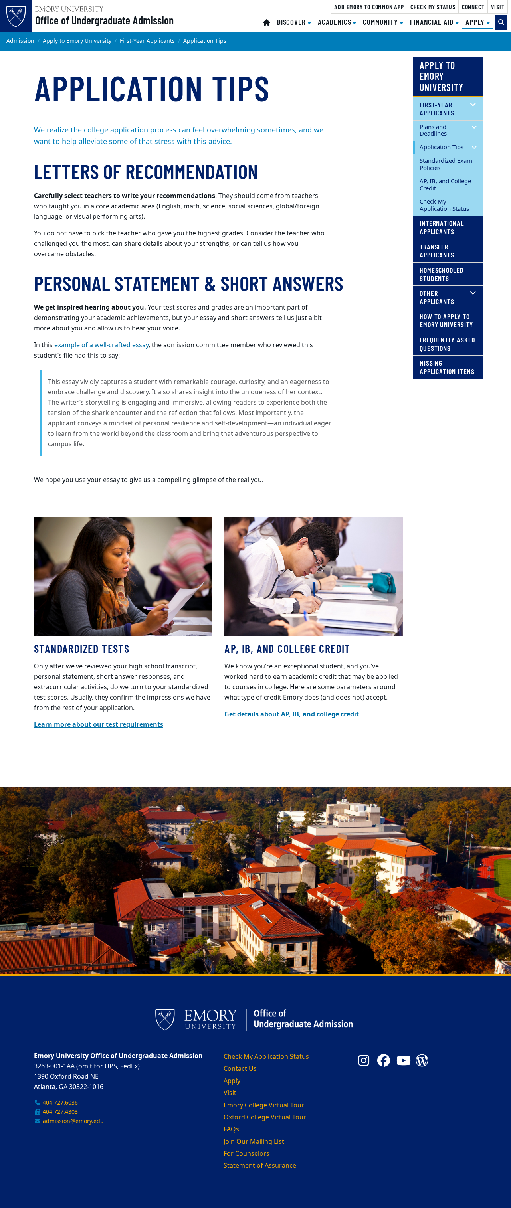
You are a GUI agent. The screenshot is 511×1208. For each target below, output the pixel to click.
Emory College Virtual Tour (264, 1105)
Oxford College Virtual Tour (265, 1117)
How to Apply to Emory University (446, 320)
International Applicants (442, 227)
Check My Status (433, 6)
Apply (232, 1081)
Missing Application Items (447, 367)
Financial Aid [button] (433, 21)
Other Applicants (437, 297)
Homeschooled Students (442, 274)
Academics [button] (335, 21)
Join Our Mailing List (254, 1142)
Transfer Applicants (437, 250)
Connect (473, 6)
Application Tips (441, 147)
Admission (20, 41)
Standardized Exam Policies (446, 164)
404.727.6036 (59, 1103)
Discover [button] (292, 21)
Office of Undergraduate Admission (104, 20)
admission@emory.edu (72, 1121)
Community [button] (381, 21)
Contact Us (240, 1069)
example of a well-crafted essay (101, 345)
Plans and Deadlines (433, 130)
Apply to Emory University (77, 41)
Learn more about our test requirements (98, 725)
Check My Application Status (444, 205)
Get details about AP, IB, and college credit (291, 714)
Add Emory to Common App (369, 6)
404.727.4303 (59, 1112)
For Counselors (246, 1154)
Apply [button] (479, 21)
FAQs (231, 1129)
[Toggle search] (501, 22)
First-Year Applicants (147, 41)
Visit (498, 6)
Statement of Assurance (260, 1165)
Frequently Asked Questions (447, 343)
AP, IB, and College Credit (445, 184)
